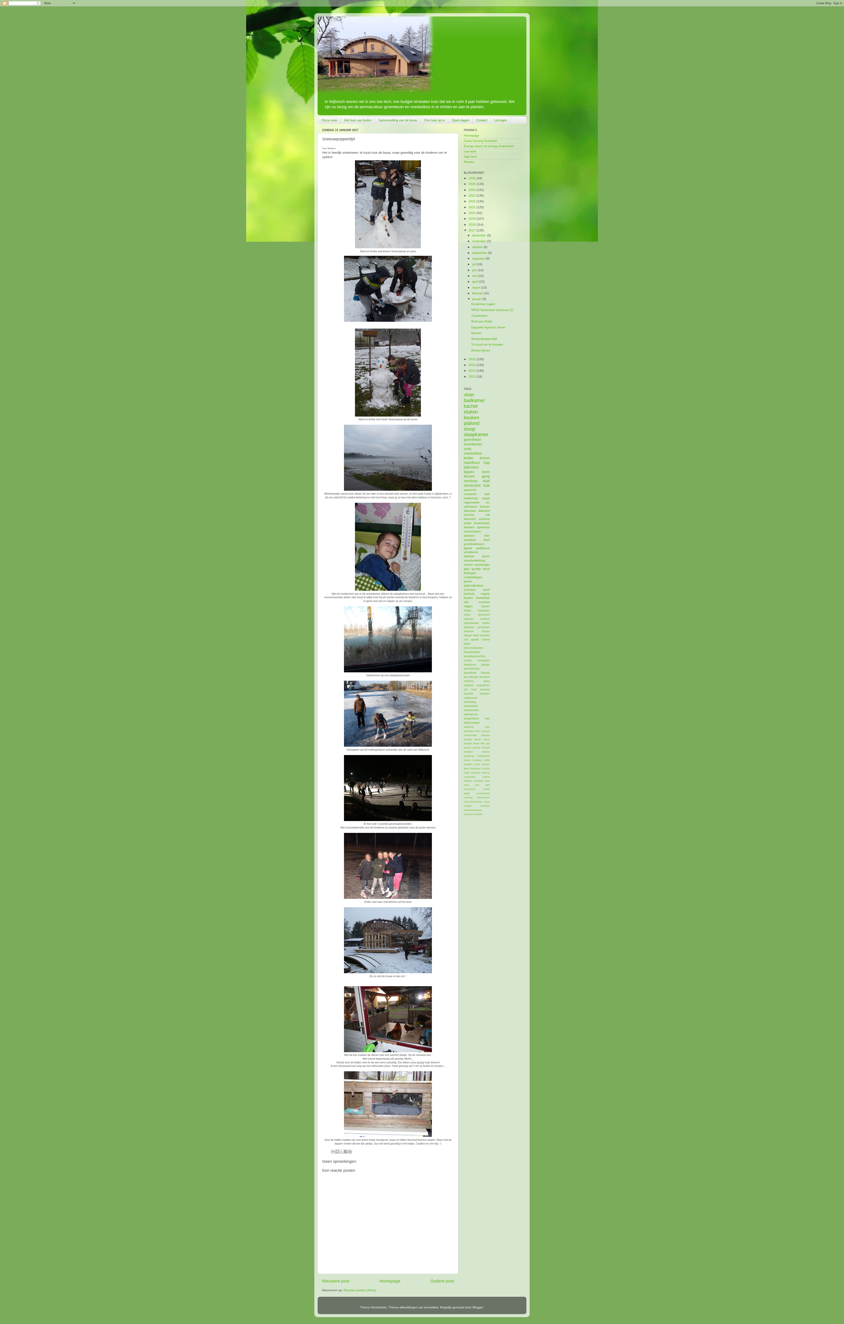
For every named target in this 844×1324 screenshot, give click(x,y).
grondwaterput (474, 544)
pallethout (483, 548)
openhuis (483, 527)
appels (475, 639)
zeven (485, 606)
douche (469, 514)
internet (486, 751)
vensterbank (483, 793)
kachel (471, 406)
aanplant (470, 539)
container (470, 494)
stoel (466, 785)
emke (467, 523)
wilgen (468, 606)
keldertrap (471, 498)
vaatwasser (470, 697)
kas (466, 676)
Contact (481, 120)
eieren (476, 743)
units (467, 449)
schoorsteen (472, 531)
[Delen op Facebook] (346, 1151)
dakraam (470, 510)
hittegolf (486, 747)
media (486, 623)
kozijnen (468, 764)
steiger (468, 635)
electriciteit (472, 485)
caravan (485, 731)
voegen (468, 806)
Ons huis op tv (434, 120)
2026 (473, 178)
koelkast (477, 760)
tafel (487, 785)
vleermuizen (483, 797)
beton (467, 643)
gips (466, 569)
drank (487, 739)
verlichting (470, 702)
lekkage (473, 676)
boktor (467, 610)
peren (468, 581)
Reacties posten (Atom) (360, 1290)
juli (474, 264)
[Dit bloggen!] (337, 1151)
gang (486, 476)
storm (486, 556)
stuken (471, 412)
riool (474, 689)
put (465, 689)
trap (487, 462)
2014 (473, 370)
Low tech (470, 151)
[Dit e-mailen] (333, 1151)
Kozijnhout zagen (483, 304)
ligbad (468, 548)
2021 (473, 207)
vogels (485, 593)
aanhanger (482, 564)
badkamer (474, 400)
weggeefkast (471, 718)
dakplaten (484, 610)
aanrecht (470, 490)
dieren (478, 739)
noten (467, 772)
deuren (469, 476)
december (479, 235)
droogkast (484, 660)
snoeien (468, 693)
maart (476, 287)
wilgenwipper (472, 722)
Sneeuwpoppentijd (484, 338)
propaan (469, 631)
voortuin (484, 602)
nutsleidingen (473, 577)
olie (466, 602)
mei (475, 276)
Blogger (478, 1307)
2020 (473, 213)
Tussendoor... (480, 315)
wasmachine (471, 710)
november (479, 241)
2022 (473, 201)
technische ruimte (477, 789)
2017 (473, 230)
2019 (473, 218)
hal (488, 514)
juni (475, 270)
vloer (469, 394)
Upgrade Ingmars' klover (488, 327)
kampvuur (469, 756)
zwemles (478, 814)
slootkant (478, 780)
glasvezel (484, 614)
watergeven (471, 714)
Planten (469, 162)
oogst (486, 498)
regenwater (472, 502)
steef (486, 589)
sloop (469, 429)
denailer (468, 739)
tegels (467, 793)
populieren (483, 685)
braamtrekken (472, 652)
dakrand (484, 510)
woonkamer (473, 444)
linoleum (484, 676)
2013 (473, 376)
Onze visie (329, 120)
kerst (486, 569)
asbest (486, 639)
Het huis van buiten (357, 120)
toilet (476, 635)
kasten (468, 598)
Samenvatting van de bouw (397, 120)
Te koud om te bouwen (487, 344)
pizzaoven (483, 627)
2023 (473, 195)
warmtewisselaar (473, 810)
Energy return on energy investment (489, 146)
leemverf (470, 519)
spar (487, 780)
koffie (487, 760)
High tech (470, 156)
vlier (487, 535)
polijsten (469, 685)
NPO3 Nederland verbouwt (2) (492, 310)
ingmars (468, 618)
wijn (487, 718)
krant (477, 764)
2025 (473, 184)
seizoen (469, 535)
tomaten (485, 693)
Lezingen (500, 120)
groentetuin (472, 439)
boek (477, 731)
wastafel (468, 814)
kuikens (485, 618)
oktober (478, 247)
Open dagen (460, 120)
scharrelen (469, 776)
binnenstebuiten (473, 647)
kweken (485, 764)
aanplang (468, 727)
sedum (486, 776)
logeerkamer (471, 623)
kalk (486, 485)
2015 (473, 365)
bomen (485, 506)
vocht (487, 801)
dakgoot (485, 735)
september (480, 252)
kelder (468, 458)
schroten (470, 589)
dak (487, 494)
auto (487, 727)
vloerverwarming (473, 801)
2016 (473, 359)
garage (485, 664)
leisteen (469, 527)
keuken (471, 417)
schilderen (471, 552)
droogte (468, 743)
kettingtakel (484, 756)
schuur (486, 631)
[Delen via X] (341, 1151)
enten (467, 614)
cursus (468, 660)
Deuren (476, 333)
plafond (471, 423)
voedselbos (473, 453)
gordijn (476, 569)
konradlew (431, 1307)
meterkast (475, 768)
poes (487, 681)
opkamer (469, 627)
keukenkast (482, 523)
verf (466, 639)
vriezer (468, 564)
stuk (477, 785)
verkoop (468, 797)
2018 (473, 224)
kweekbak (483, 598)
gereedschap (472, 668)
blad (487, 539)
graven (467, 747)
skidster (469, 556)
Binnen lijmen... (482, 350)
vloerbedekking (474, 560)
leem (486, 472)
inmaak (485, 672)
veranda (485, 635)
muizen (486, 768)
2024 (473, 190)
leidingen (470, 573)
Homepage (389, 1281)
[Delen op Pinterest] (350, 1151)
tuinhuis (469, 593)
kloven (467, 760)
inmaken (468, 751)
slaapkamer (476, 434)
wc (488, 502)
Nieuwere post (335, 1281)
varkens (484, 519)
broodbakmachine (475, 656)
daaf (486, 481)
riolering (485, 772)
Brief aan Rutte (481, 321)
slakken (468, 780)
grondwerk (470, 672)
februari (478, 293)
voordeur (485, 806)
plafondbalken (473, 585)
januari (477, 299)
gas (488, 743)
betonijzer (469, 731)
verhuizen (470, 506)
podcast (475, 772)
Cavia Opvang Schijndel (480, 141)
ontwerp (468, 681)
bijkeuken (471, 467)
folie (482, 743)
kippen (469, 472)
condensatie (470, 735)
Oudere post (442, 1281)
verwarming (471, 706)
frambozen (470, 664)
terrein (485, 458)
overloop (470, 481)
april (475, 281)
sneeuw (485, 689)
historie (476, 747)
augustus (479, 258)
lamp (466, 768)
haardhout (472, 462)
